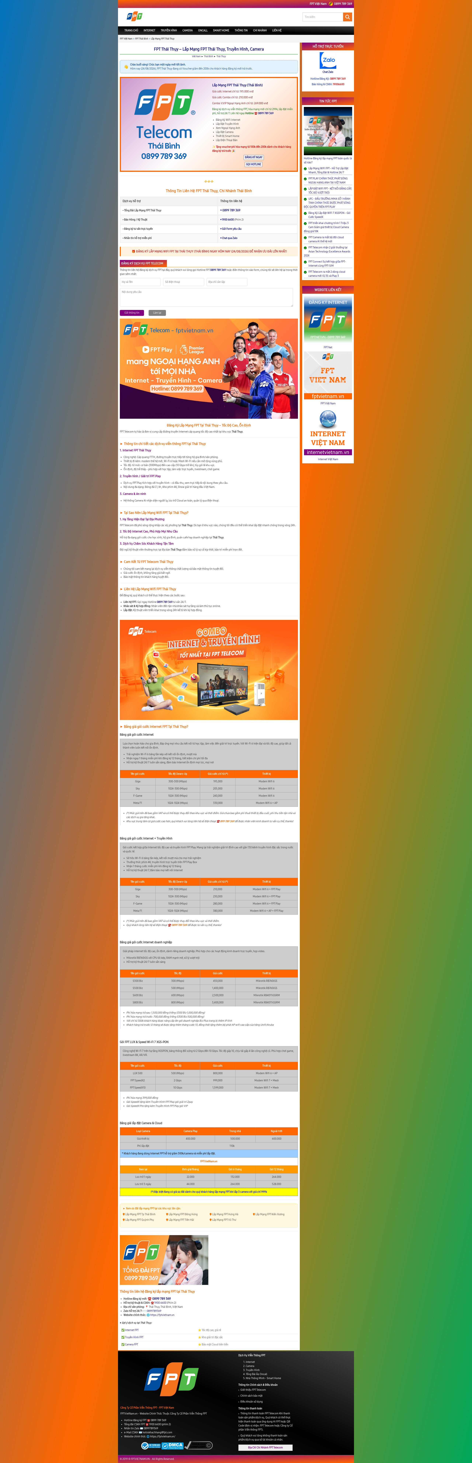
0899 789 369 (241, 766)
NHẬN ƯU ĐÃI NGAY (236, 757)
